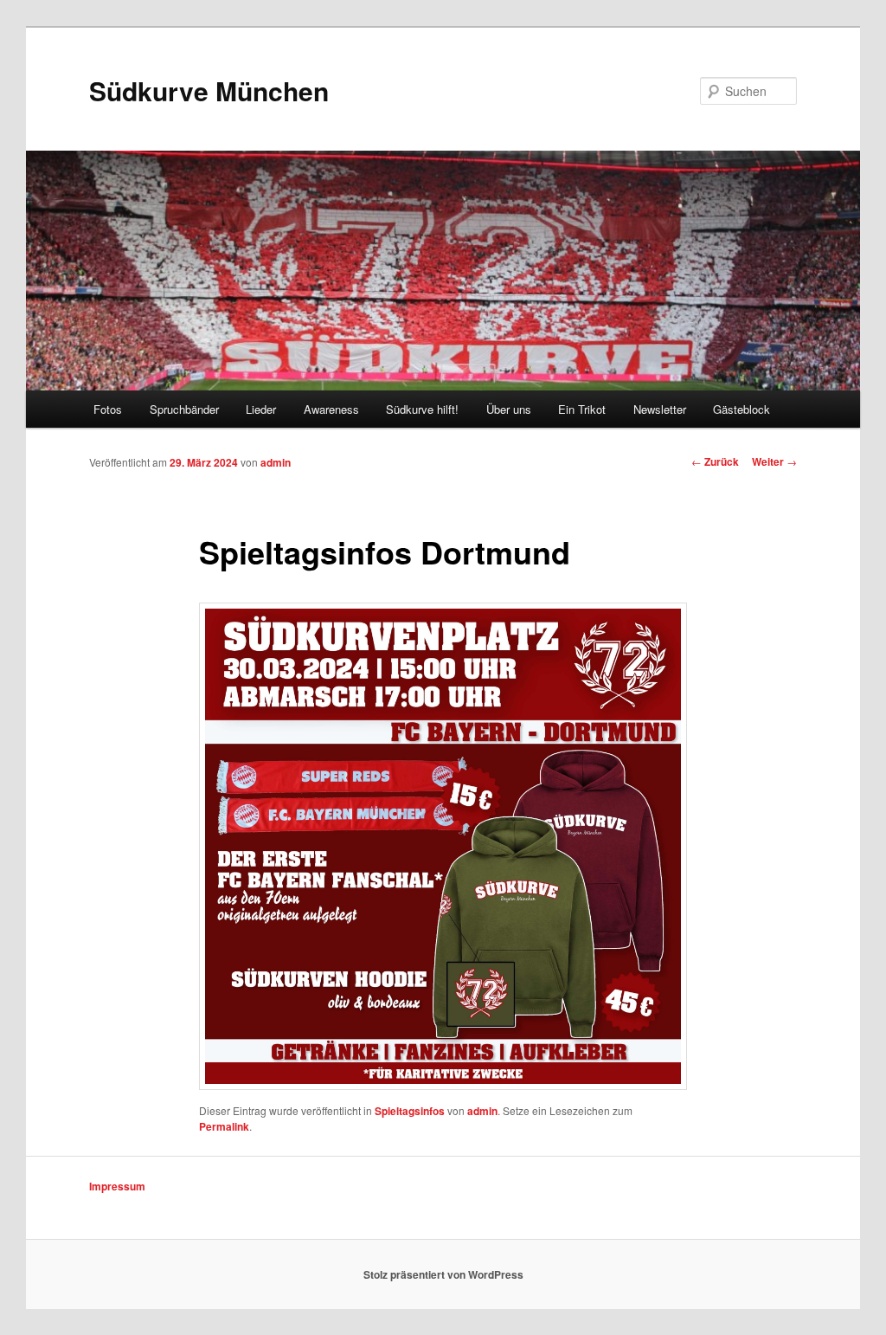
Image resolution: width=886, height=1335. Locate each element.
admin (275, 462)
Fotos (107, 409)
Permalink (224, 1126)
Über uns (508, 409)
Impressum (117, 1186)
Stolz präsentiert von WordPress (443, 1274)
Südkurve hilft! (422, 409)
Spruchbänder (184, 409)
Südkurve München (209, 90)
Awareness (331, 409)
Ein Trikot (582, 409)
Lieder (261, 409)
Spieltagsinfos (410, 1111)
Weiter (774, 461)
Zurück (715, 461)
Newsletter (659, 409)
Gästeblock (741, 409)
